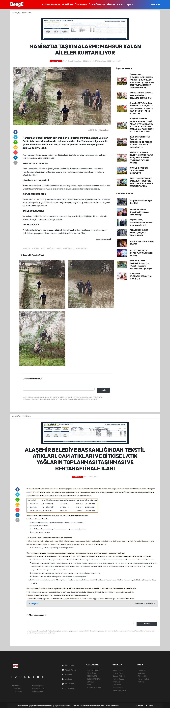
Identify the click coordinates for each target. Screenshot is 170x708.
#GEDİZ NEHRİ (68, 248)
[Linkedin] (30, 677)
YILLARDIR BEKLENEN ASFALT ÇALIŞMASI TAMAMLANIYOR (139, 232)
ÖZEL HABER (81, 4)
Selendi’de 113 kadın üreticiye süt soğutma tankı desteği (139, 212)
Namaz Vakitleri (119, 676)
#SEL (43, 248)
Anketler (141, 673)
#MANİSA (26, 248)
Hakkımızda (16, 686)
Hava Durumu (118, 670)
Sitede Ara (142, 670)
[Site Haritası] (39, 677)
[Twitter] (17, 677)
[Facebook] (12, 677)
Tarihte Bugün (118, 679)
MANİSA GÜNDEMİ (94, 688)
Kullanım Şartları (38, 686)
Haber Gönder (37, 691)
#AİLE (59, 248)
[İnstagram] (21, 677)
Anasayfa (16, 13)
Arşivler (68, 679)
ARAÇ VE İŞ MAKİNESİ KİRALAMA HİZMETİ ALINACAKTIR (139, 170)
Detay (140, 706)
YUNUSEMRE (27, 13)
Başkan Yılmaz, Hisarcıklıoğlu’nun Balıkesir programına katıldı (141, 222)
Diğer (128, 4)
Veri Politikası (17, 691)
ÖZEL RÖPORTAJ (97, 4)
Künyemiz (69, 684)
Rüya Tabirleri (143, 679)
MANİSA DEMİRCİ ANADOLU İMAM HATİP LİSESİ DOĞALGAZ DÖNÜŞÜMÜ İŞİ (141, 95)
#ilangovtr (34, 603)
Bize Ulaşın (69, 688)
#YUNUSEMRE (81, 248)
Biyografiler (142, 676)
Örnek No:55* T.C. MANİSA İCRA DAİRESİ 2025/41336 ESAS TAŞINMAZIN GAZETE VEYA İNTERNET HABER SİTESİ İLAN (141, 108)
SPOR (119, 4)
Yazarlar (69, 675)
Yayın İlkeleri (16, 688)
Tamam (150, 706)
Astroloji (141, 682)
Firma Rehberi (118, 688)
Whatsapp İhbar (38, 688)
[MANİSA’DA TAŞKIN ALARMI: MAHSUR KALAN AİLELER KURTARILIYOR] (62, 96)
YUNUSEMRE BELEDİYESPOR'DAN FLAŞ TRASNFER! (141, 276)
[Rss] (34, 677)
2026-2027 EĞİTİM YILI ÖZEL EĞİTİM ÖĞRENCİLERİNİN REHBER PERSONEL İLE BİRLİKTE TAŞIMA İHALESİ (141, 142)
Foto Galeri (70, 665)
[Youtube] (26, 677)
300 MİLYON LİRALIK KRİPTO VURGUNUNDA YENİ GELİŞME (141, 253)
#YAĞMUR (51, 248)
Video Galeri (70, 670)
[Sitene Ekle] (43, 677)
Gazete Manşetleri (120, 690)
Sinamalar (116, 682)
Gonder (103, 390)
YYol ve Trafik (118, 673)
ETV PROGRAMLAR (51, 4)
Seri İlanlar (117, 685)
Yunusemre (28, 186)
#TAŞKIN (35, 248)
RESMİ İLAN (67, 4)
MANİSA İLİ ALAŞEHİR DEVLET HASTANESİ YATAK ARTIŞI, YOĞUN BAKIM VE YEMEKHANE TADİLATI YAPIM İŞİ (141, 157)
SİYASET (111, 4)
